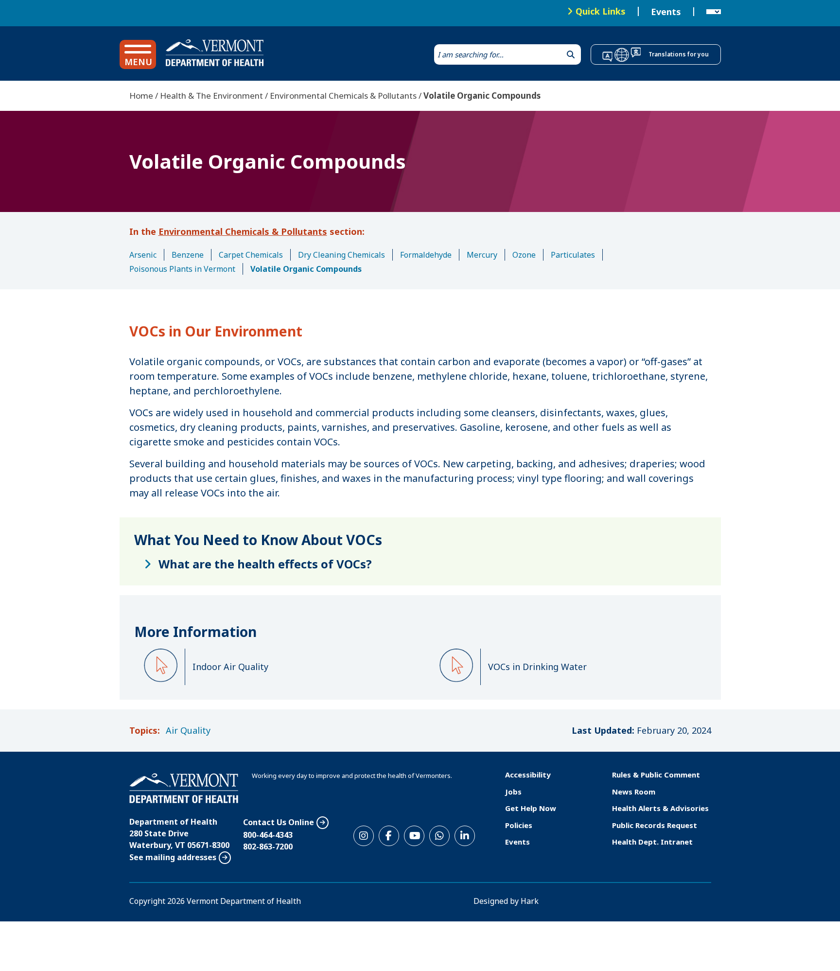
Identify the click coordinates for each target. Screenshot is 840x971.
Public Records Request (654, 825)
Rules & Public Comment (656, 774)
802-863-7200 (268, 846)
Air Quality (188, 730)
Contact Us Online (278, 822)
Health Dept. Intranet (652, 842)
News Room (633, 791)
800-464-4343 (268, 835)
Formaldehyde (426, 254)
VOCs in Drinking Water (537, 666)
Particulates (573, 254)
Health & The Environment (211, 95)
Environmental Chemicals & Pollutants (343, 95)
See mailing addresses (172, 857)
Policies (518, 825)
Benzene (188, 254)
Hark (530, 901)
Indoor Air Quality (230, 666)
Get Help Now (530, 808)
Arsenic (143, 254)
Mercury (482, 254)
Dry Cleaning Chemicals (341, 254)
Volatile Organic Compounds (306, 269)
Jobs (513, 791)
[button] (138, 54)
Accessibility (528, 774)
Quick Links (601, 11)
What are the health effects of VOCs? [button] (265, 564)
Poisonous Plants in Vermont (182, 269)
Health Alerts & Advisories (660, 808)
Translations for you (678, 54)
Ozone (524, 254)
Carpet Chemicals (251, 254)
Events (666, 12)
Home (141, 95)
